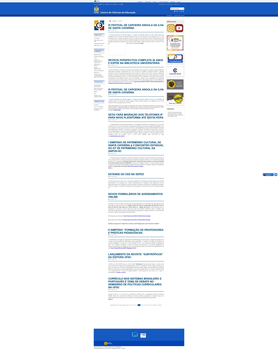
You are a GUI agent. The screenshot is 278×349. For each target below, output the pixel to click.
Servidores (96, 105)
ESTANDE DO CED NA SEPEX (126, 174)
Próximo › (155, 305)
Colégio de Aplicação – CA (99, 57)
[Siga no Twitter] (177, 11)
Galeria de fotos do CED (98, 41)
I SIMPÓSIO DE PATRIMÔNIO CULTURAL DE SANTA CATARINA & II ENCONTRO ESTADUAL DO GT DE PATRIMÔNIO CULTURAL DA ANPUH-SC (136, 146)
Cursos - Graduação (98, 106)
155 (145, 305)
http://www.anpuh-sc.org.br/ (135, 166)
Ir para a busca (112, 4)
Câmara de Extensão (99, 70)
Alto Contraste (169, 4)
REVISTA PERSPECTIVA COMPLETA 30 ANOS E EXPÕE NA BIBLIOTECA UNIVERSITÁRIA (135, 61)
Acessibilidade (162, 4)
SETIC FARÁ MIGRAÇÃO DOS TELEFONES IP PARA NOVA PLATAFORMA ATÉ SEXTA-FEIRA (135, 116)
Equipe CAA (96, 72)
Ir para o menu (105, 4)
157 (150, 305)
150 (130, 305)
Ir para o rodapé (119, 4)
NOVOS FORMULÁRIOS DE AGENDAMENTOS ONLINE (135, 195)
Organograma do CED (99, 43)
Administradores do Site (179, 15)
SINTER (95, 91)
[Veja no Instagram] (181, 11)
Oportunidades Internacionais (97, 86)
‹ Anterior (124, 305)
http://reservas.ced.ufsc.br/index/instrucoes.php (137, 216)
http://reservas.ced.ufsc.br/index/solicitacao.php (136, 219)
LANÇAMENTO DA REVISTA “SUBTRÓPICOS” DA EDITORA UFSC (135, 255)
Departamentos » (98, 54)
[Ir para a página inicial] (109, 21)
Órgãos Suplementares (97, 68)
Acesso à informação (163, 1)
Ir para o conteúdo (97, 4)
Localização (96, 38)
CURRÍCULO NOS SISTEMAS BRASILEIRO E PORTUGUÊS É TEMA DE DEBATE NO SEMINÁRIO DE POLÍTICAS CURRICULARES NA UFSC (135, 283)
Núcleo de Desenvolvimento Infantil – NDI (98, 61)
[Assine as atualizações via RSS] (183, 11)
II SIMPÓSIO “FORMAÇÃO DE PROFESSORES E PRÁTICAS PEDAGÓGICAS (135, 231)
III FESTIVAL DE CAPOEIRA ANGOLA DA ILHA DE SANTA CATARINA (136, 26)
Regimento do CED (98, 45)
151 (133, 305)
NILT (95, 93)
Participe (155, 1)
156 (147, 305)
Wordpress (118, 347)
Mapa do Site (176, 4)
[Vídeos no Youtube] (179, 11)
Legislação (172, 1)
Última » (159, 305)
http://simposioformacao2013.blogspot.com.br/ (123, 248)
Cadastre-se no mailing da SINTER (98, 96)
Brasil (98, 1)
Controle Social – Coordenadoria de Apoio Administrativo (99, 76)
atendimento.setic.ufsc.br (117, 136)
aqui (142, 43)
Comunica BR (148, 1)
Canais (178, 1)
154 (142, 305)
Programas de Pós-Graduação (98, 109)
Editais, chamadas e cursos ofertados (98, 89)
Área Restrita (169, 15)
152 (136, 305)
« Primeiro (120, 305)
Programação (117, 110)
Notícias (114, 21)
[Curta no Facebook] (174, 11)
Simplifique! (139, 1)
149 (127, 305)
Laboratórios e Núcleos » (97, 65)
